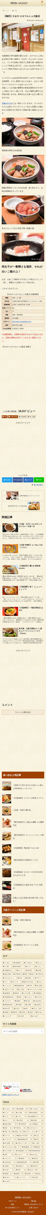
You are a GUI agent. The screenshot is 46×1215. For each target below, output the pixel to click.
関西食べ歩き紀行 (19, 3)
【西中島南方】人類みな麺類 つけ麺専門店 (28, 823)
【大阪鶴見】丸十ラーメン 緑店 (25, 945)
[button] (42, 1031)
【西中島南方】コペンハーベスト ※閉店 (28, 836)
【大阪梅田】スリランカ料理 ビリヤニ (28, 798)
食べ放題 (32, 416)
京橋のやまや (7, 103)
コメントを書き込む (23, 712)
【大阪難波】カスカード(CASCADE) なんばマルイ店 (28, 873)
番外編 (33, 1201)
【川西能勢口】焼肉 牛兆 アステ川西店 (27, 886)
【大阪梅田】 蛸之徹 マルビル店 (26, 848)
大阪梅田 (23, 416)
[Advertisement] (23, 447)
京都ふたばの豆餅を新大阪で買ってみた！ (28, 899)
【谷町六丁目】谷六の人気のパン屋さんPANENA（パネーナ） (28, 786)
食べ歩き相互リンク (12, 1208)
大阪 (5, 416)
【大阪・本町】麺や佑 (22, 810)
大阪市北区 (14, 416)
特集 (12, 1204)
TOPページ (12, 1201)
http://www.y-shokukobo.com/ (21, 321)
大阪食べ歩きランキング (10, 1095)
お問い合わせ (33, 1208)
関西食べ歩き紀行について (33, 1204)
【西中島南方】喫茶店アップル (25, 860)
